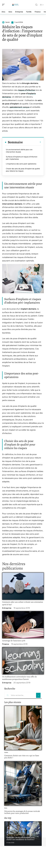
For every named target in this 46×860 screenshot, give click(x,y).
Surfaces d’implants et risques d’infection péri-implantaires (21, 158)
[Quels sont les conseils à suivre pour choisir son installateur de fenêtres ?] (23, 833)
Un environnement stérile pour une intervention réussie (19, 151)
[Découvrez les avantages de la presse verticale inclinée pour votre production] (23, 783)
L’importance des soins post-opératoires (21, 164)
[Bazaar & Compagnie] (15, 4)
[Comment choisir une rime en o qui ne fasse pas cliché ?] (23, 728)
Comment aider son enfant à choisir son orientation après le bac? (22, 603)
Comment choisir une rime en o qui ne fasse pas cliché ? (21, 756)
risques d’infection (26, 90)
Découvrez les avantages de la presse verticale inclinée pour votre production (22, 812)
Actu (5, 808)
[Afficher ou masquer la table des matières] (32, 142)
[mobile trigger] (4, 4)
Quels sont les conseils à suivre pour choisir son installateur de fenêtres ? (20, 838)
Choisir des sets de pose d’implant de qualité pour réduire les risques (23, 170)
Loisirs (6, 752)
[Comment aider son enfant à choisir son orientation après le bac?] (23, 586)
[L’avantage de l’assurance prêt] (23, 624)
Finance (5, 644)
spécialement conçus (19, 107)
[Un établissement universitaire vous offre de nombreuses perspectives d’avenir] (23, 660)
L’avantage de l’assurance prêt (13, 640)
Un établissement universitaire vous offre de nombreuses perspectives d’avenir (19, 677)
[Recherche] (36, 4)
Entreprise (6, 608)
